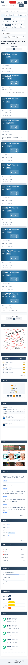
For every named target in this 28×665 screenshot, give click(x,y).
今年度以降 (7, 19)
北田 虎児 (9, 632)
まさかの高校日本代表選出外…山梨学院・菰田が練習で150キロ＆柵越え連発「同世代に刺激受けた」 (14, 492)
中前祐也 (5, 480)
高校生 (7, 15)
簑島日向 (5, 524)
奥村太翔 (5, 532)
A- (21, 24)
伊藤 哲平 (9, 639)
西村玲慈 (5, 530)
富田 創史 (8, 143)
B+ (3, 27)
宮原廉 (6, 364)
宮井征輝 (6, 552)
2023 (22, 21)
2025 (13, 21)
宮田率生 (5, 512)
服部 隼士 (8, 229)
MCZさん (7, 581)
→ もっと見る (22, 375)
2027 (4, 21)
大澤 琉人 (8, 186)
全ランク (8, 24)
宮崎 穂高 (8, 294)
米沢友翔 (6, 369)
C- (18, 27)
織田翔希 (6, 407)
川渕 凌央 (8, 120)
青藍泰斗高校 (8, 68)
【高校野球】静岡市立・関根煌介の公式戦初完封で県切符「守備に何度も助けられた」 (14, 500)
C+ (12, 27)
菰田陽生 (5, 496)
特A (15, 24)
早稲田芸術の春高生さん (10, 572)
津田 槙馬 (8, 99)
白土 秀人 (8, 76)
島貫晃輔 (19, 460)
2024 (17, 21)
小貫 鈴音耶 (9, 251)
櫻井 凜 (7, 54)
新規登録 (20, 2)
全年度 (13, 19)
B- (9, 27)
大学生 (11, 15)
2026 (8, 21)
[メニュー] (25, 2)
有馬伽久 (6, 372)
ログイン (13, 2)
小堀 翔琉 (8, 165)
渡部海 (6, 367)
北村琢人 (8, 460)
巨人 (10, 608)
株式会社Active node (15, 662)
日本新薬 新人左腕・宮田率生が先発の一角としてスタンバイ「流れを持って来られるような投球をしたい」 (14, 509)
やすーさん (7, 577)
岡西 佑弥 (9, 625)
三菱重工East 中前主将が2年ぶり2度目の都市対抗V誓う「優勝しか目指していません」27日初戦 (13, 476)
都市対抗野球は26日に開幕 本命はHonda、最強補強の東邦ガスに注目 (13, 484)
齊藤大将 (8, 452)
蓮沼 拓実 (9, 618)
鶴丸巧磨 (6, 560)
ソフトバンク (11, 602)
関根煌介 (5, 504)
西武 (10, 596)
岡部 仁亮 (8, 208)
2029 (18, 19)
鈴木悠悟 (5, 602)
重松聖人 (5, 608)
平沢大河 (6, 549)
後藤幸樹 (5, 596)
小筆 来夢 (8, 272)
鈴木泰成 (6, 362)
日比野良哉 (5, 535)
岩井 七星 (9, 646)
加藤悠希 (5, 527)
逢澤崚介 (5, 488)
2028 (23, 19)
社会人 (16, 15)
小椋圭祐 (5, 605)
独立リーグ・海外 (22, 15)
